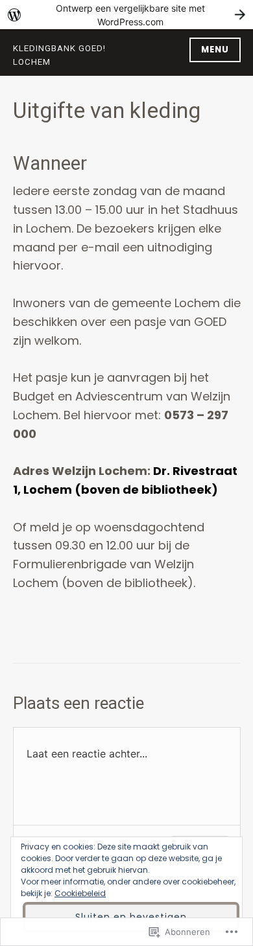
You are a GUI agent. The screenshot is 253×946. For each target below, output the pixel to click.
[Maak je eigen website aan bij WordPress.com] (126, 14)
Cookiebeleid (80, 893)
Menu (215, 49)
